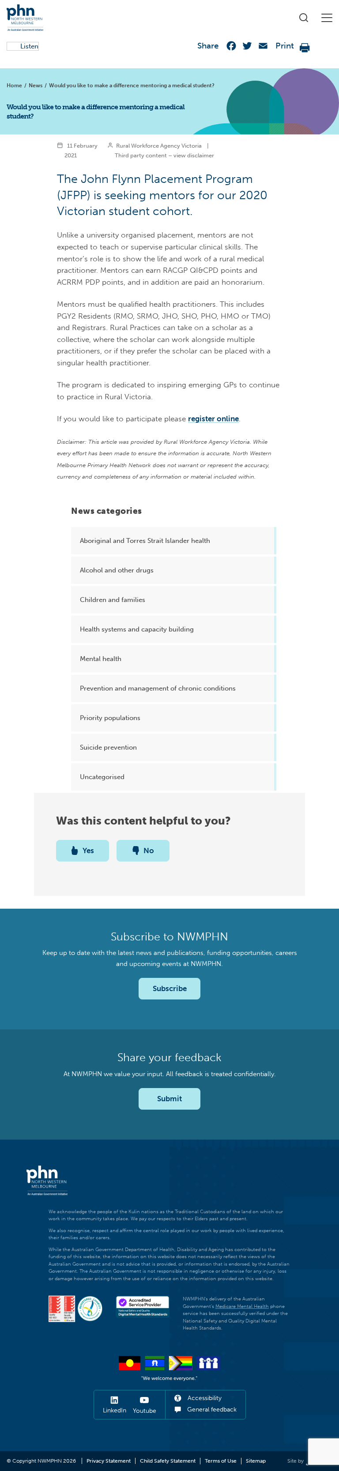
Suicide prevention (108, 747)
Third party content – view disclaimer (164, 155)
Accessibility (204, 1398)
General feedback (211, 1409)
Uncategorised (102, 777)
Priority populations (110, 718)
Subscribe (170, 988)
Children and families (112, 600)
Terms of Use (221, 1461)
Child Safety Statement (168, 1461)
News (35, 85)
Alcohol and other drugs (117, 570)
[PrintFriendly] (305, 48)
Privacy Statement (109, 1461)
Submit (169, 1098)
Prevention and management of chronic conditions (158, 688)
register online (213, 418)
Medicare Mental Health (242, 1306)
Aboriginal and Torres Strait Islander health (145, 541)
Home (14, 85)
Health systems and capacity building (137, 629)
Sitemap (256, 1461)
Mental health (100, 659)
